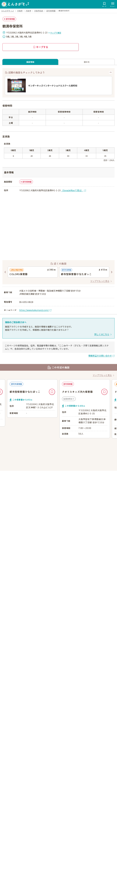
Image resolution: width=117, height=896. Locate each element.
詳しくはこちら (101, 334)
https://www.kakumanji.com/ (34, 310)
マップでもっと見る (99, 281)
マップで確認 (55, 32)
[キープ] (52, 392)
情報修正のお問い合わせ (100, 355)
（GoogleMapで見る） (72, 190)
